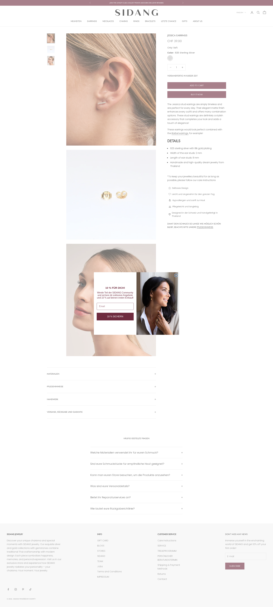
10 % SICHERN (115, 316)
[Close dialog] (176, 275)
